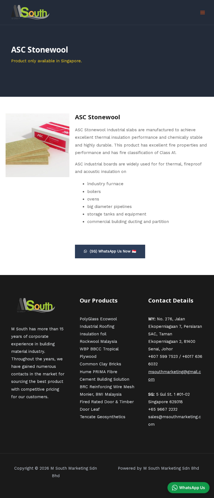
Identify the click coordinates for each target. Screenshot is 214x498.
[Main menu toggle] (202, 12)
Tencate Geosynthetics (102, 416)
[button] (188, 488)
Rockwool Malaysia (98, 341)
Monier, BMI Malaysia (100, 394)
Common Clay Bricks (100, 363)
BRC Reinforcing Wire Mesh (107, 386)
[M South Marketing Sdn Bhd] (31, 12)
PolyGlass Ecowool (98, 318)
